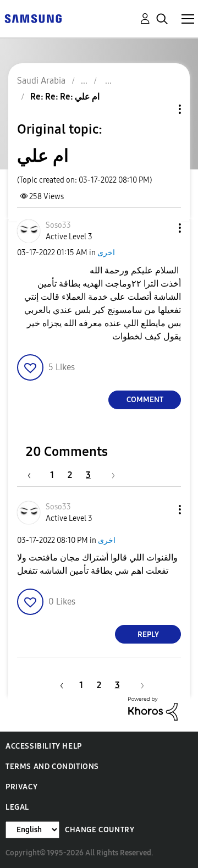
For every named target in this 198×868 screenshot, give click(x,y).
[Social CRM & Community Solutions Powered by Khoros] (153, 708)
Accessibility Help (44, 746)
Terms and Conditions (52, 766)
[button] (162, 228)
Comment (145, 399)
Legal (17, 807)
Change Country (99, 829)
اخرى (106, 252)
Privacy (21, 787)
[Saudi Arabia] (33, 18)
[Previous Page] (34, 475)
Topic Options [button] (161, 109)
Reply (148, 634)
